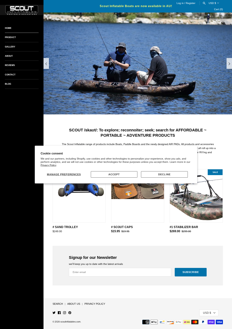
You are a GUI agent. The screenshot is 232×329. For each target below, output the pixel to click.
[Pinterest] (69, 312)
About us (73, 303)
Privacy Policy (48, 165)
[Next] (229, 63)
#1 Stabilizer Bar (184, 227)
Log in (180, 3)
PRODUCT (10, 37)
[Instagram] (64, 312)
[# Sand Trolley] (79, 195)
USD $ (212, 3)
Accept (114, 174)
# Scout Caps (122, 227)
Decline (164, 174)
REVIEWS (10, 65)
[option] (138, 63)
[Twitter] (54, 312)
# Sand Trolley (65, 227)
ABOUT (9, 56)
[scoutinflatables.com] (22, 10)
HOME (8, 28)
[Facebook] (59, 312)
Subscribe (191, 272)
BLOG (8, 84)
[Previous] (46, 63)
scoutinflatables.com (70, 321)
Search (58, 303)
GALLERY (10, 46)
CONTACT (10, 74)
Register (190, 3)
